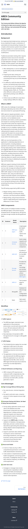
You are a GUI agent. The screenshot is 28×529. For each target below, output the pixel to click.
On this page (5, 12)
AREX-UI (14, 282)
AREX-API (14, 254)
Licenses (13, 520)
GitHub (13, 510)
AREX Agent (22, 277)
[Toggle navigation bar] (2, 4)
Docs (14, 501)
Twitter (13, 512)
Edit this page (6, 481)
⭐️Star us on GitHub (18, 1)
